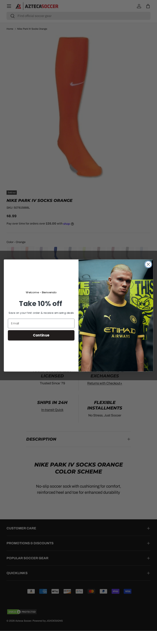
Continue (41, 335)
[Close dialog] (148, 264)
